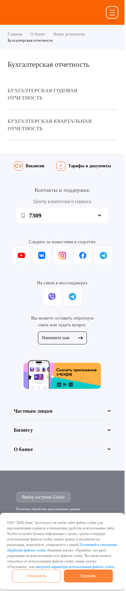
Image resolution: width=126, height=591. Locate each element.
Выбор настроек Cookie (43, 497)
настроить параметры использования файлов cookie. (75, 567)
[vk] (41, 255)
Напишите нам (55, 337)
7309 (35, 215)
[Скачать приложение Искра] (62, 374)
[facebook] (82, 255)
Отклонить (36, 576)
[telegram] (103, 255)
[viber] (52, 296)
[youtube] (21, 255)
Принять (88, 576)
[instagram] (62, 255)
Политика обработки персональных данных (48, 509)
